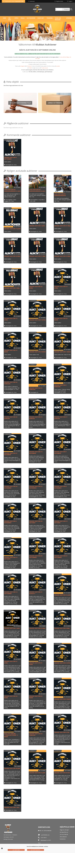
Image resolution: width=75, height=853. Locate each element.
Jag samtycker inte (35, 850)
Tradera (50, 18)
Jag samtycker (16, 850)
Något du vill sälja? (64, 830)
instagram (22, 66)
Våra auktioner (63, 836)
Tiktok (30, 68)
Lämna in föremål (55, 103)
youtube (58, 66)
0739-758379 (43, 837)
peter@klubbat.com (45, 835)
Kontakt (41, 18)
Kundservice (63, 839)
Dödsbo (69, 18)
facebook (29, 66)
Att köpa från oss (64, 832)
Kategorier (31, 18)
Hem (4, 18)
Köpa (16, 18)
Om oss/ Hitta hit (64, 834)
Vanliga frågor (58, 19)
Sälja (23, 18)
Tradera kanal (44, 68)
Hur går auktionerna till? (20, 103)
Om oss (9, 19)
